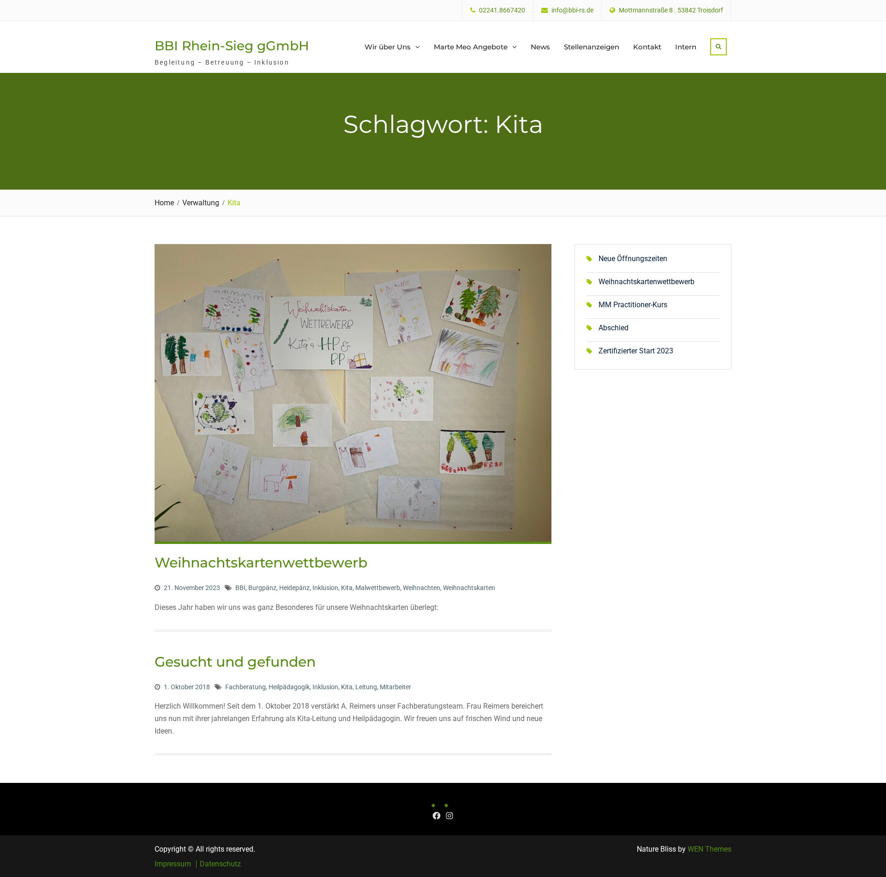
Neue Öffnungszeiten (633, 258)
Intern (685, 46)
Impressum (173, 864)
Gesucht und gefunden (235, 661)
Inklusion (325, 587)
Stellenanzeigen (591, 46)
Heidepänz (294, 587)
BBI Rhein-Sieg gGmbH (232, 46)
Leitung (366, 687)
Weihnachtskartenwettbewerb (261, 562)
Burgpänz (262, 587)
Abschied (614, 327)
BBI (240, 587)
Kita (347, 587)
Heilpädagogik (289, 687)
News (540, 46)
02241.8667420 (502, 10)
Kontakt (647, 46)
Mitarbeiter (395, 687)
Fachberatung (245, 687)
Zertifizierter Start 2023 (636, 350)
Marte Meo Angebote (471, 46)
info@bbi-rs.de (572, 10)
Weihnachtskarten (469, 587)
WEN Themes (709, 849)
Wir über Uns (388, 46)
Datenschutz (220, 864)
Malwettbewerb (377, 587)
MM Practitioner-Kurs (633, 304)
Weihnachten (421, 587)
